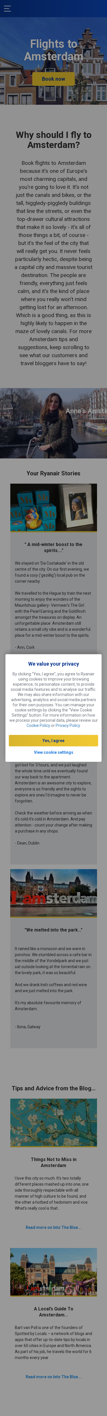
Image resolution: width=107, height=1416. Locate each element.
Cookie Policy (38, 725)
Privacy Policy (68, 725)
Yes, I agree (53, 740)
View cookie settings (53, 752)
